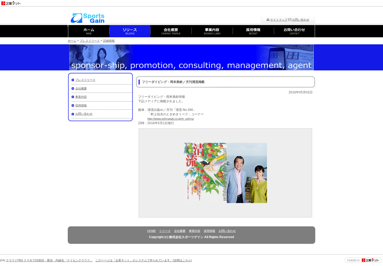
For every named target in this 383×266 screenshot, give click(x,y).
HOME (151, 230)
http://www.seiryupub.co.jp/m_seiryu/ (170, 118)
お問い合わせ (300, 19)
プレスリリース (90, 40)
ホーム (72, 40)
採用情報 (81, 105)
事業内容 (81, 96)
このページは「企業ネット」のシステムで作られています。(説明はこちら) (143, 260)
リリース (165, 230)
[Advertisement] (322, 2)
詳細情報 (109, 40)
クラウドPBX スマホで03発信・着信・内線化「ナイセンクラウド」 (49, 260)
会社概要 (81, 88)
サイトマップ (278, 19)
